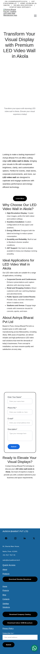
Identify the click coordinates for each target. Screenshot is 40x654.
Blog (4, 595)
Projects (6, 590)
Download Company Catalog (20, 614)
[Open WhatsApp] (34, 648)
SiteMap (6, 604)
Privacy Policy (8, 628)
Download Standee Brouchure (20, 579)
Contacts (6, 599)
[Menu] (35, 16)
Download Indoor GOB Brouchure (19, 623)
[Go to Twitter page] (34, 538)
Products (6, 574)
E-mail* (10, 418)
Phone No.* (12, 408)
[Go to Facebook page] (7, 538)
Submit (13, 446)
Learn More (20, 198)
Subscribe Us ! (8, 633)
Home (5, 586)
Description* (12, 429)
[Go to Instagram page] (16, 538)
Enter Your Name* (15, 397)
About (5, 569)
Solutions (6, 607)
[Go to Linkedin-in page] (26, 538)
